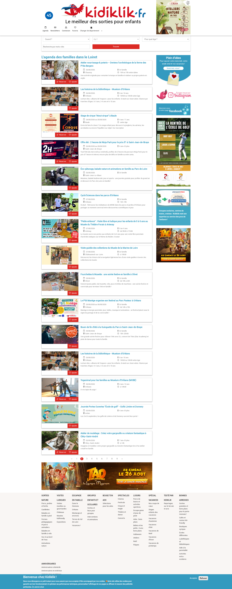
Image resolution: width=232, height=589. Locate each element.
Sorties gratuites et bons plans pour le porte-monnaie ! (184, 508)
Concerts (121, 518)
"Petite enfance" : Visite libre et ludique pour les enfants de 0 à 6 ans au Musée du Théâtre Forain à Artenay (114, 223)
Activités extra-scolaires (182, 556)
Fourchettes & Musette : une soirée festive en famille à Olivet (109, 274)
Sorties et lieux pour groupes (91, 510)
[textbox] (116, 39)
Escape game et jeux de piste (138, 513)
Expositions (61, 522)
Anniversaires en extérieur (51, 571)
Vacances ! (76, 525)
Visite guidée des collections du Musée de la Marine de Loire (109, 248)
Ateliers (136, 538)
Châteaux (60, 512)
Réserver (62, 82)
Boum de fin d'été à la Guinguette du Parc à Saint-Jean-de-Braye (111, 327)
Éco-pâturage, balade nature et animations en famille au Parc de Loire (114, 169)
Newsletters (55, 31)
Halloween (137, 534)
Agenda (45, 31)
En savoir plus (38, 587)
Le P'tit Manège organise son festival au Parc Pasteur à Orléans (111, 300)
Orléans (75, 510)
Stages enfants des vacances (153, 512)
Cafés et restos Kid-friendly (183, 520)
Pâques (136, 545)
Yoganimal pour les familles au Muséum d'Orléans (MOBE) (108, 380)
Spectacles (123, 495)
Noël (135, 541)
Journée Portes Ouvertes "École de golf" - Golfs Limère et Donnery (112, 406)
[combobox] (91, 28)
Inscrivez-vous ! (173, 68)
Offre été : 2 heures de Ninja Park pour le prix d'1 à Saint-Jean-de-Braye (115, 142)
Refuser (203, 578)
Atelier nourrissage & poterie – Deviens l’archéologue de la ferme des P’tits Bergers (113, 64)
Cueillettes (45, 510)
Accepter (193, 578)
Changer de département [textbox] (89, 31)
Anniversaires (48, 564)
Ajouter (74, 82)
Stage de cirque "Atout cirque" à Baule (99, 115)
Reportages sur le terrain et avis (169, 506)
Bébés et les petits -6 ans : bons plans (138, 528)
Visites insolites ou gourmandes (61, 506)
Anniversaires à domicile (50, 567)
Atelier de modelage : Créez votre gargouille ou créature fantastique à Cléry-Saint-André (113, 435)
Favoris (75, 31)
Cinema (121, 499)
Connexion (66, 31)
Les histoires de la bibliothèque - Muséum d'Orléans (105, 89)
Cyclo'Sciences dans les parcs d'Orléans (100, 195)
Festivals (121, 502)
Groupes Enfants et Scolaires (92, 500)
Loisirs (136, 495)
